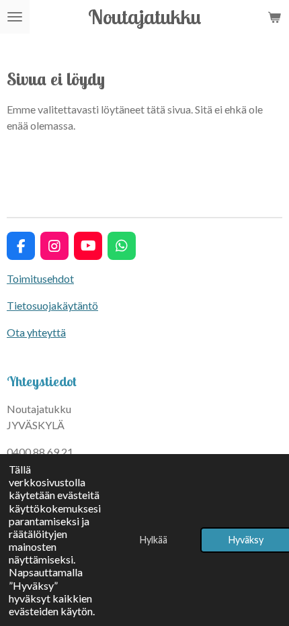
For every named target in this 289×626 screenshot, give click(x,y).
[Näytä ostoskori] (274, 17)
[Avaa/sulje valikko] (15, 17)
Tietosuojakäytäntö (52, 305)
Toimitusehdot (40, 278)
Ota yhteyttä (36, 332)
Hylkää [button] (153, 539)
